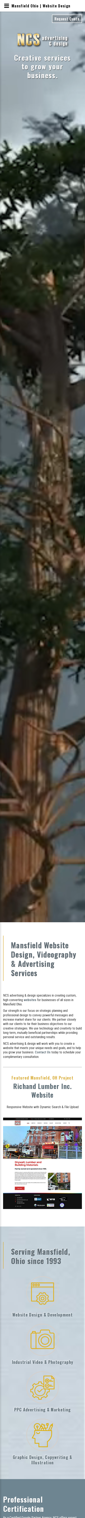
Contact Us (43, 1052)
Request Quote (66, 18)
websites (30, 1000)
